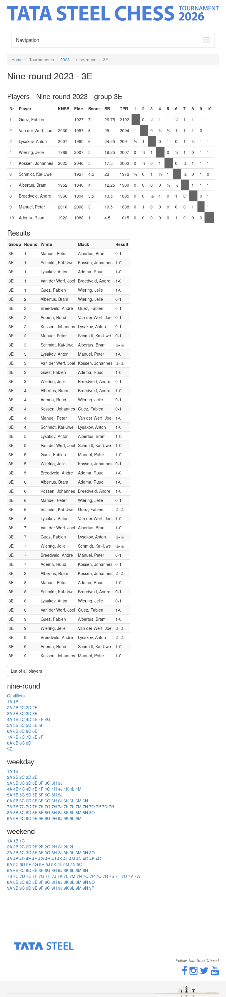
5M (66, 864)
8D (28, 743)
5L (59, 864)
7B (15, 737)
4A (9, 719)
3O (92, 852)
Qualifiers (16, 696)
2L (72, 847)
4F (41, 719)
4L (72, 789)
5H (54, 795)
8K (66, 812)
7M (79, 806)
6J (60, 801)
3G (47, 783)
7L (72, 806)
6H (54, 801)
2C (22, 707)
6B (15, 731)
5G (47, 795)
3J (60, 783)
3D (28, 713)
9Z (9, 749)
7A (9, 737)
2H (54, 847)
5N (73, 864)
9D (28, 818)
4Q (98, 858)
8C (22, 743)
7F (41, 737)
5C (22, 725)
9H (54, 818)
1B (15, 701)
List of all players (26, 671)
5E (34, 725)
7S (111, 876)
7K (66, 806)
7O (92, 806)
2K (66, 847)
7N (85, 806)
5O (79, 864)
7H (54, 806)
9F (41, 818)
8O (92, 812)
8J (60, 812)
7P (98, 806)
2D (28, 707)
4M (79, 789)
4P (91, 858)
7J (60, 806)
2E (34, 707)
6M (79, 801)
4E (34, 719)
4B (15, 719)
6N (85, 801)
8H (54, 812)
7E (34, 737)
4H (54, 789)
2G (47, 847)
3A (9, 713)
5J (60, 795)
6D (28, 731)
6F (41, 801)
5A (9, 725)
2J (60, 847)
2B (15, 707)
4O (85, 858)
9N (85, 888)
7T (117, 876)
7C (22, 737)
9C (22, 818)
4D (28, 719)
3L (72, 852)
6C (22, 731)
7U (124, 876)
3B (15, 713)
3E (34, 713)
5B (15, 725)
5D (28, 725)
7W (137, 876)
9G (47, 818)
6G (47, 801)
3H (54, 783)
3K (66, 852)
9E (34, 818)
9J (60, 818)
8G (47, 812)
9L (72, 818)
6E (34, 731)
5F (41, 725)
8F (41, 812)
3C (22, 713)
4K (66, 789)
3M (79, 852)
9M (79, 818)
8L (72, 812)
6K (66, 801)
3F (41, 783)
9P (91, 888)
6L (72, 801)
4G (47, 719)
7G (47, 806)
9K (66, 818)
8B (15, 743)
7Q (105, 806)
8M (79, 812)
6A (9, 731)
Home (17, 60)
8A (9, 743)
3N (85, 852)
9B (15, 818)
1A (9, 701)
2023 (65, 60)
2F (41, 847)
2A (9, 707)
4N (79, 858)
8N (85, 812)
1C (22, 841)
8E (34, 812)
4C (22, 719)
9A (9, 818)
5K (53, 864)
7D (28, 737)
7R (111, 806)
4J (60, 789)
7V (130, 876)
